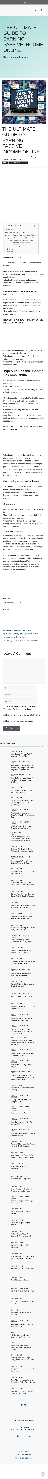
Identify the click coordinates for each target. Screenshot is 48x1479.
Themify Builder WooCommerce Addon (32, 1466)
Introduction (9, 229)
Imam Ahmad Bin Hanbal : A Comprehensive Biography (21, 1190)
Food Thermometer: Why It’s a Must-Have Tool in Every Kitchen (23, 1381)
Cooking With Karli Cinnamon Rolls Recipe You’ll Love (21, 917)
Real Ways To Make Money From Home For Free (21, 974)
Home (5, 163)
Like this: (10, 249)
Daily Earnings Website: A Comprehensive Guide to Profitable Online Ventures (20, 839)
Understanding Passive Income (16, 232)
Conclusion (15, 244)
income (6, 475)
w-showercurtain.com (17, 57)
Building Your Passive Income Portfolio (21, 240)
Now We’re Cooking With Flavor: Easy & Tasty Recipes (23, 929)
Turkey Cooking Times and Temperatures (23, 641)
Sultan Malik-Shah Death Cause (22, 1269)
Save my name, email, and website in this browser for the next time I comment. (23, 707)
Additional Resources (19, 246)
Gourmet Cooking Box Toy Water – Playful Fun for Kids (23, 962)
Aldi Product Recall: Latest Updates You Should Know (21, 1336)
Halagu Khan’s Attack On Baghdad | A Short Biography (21, 1235)
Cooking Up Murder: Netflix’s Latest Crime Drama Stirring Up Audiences (22, 1042)
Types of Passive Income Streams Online (21, 238)
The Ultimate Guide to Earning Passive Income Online (22, 1112)
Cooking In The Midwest (16, 637)
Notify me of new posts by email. (19, 721)
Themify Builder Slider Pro (15, 1466)
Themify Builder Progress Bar (11, 1466)
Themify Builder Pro (9, 1466)
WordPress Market (6, 1466)
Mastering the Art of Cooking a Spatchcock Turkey (22, 872)
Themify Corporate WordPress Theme (37, 1466)
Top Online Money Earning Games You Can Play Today (21, 941)
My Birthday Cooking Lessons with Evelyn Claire (22, 791)
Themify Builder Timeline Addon (24, 1466)
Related (10, 251)
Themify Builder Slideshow (18, 1466)
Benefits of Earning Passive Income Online (20, 235)
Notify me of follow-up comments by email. (23, 715)
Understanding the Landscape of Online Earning (22, 1054)
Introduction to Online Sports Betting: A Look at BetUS (21, 862)
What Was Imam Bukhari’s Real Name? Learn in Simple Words (22, 1156)
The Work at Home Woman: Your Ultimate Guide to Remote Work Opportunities (22, 1077)
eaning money (26, 634)
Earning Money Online (18, 163)
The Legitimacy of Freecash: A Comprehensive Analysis (22, 827)
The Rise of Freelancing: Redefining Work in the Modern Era (22, 815)
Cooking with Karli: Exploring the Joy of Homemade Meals (22, 850)
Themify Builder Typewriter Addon (28, 1466)
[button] (35, 10)
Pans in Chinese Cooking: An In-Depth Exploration (23, 985)
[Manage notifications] (43, 1474)
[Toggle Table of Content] (33, 226)
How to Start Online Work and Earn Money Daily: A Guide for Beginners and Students (22, 768)
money (35, 634)
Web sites (34, 401)
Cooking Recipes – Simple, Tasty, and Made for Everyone (22, 1359)
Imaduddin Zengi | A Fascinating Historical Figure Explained (22, 1257)
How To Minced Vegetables (21, 1179)
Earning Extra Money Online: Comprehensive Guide (21, 1019)
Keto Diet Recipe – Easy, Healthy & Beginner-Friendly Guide (21, 1347)
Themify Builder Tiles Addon (21, 1466)
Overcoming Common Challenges (21, 242)
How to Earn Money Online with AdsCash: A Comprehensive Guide (23, 780)
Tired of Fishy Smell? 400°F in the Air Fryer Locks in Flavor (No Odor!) (22, 803)
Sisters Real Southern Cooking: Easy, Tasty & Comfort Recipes (22, 895)
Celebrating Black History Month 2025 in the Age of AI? (23, 906)
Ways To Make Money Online (22, 996)
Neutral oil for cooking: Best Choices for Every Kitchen (21, 951)
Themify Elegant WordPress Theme (41, 1466)
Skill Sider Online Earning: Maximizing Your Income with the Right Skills (22, 1031)
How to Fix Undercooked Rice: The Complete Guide (22, 1392)
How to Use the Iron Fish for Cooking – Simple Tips (22, 755)
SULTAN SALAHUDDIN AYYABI (23, 1291)
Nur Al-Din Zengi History (20, 1280)
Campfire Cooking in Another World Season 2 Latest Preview (22, 884)
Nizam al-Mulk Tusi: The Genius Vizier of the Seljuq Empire (23, 1145)
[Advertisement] (24, 194)
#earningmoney (12, 634)
